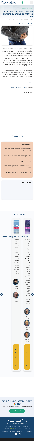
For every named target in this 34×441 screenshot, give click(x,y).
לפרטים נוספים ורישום (26, 357)
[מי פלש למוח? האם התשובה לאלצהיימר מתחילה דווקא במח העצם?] (29, 129)
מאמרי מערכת (25, 8)
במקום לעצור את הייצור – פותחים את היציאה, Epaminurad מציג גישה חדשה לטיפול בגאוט (14, 107)
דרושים (12, 428)
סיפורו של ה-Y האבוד (26, 161)
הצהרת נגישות (19, 431)
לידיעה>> (30, 82)
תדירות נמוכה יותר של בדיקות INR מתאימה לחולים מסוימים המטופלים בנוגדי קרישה (18, 173)
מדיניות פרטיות (28, 431)
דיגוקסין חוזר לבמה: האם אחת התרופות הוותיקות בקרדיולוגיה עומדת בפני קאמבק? (14, 117)
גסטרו (12, 87)
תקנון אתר (12, 431)
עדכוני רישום (17, 426)
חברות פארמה (18, 428)
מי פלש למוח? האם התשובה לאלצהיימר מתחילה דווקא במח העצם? (14, 127)
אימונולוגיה (18, 87)
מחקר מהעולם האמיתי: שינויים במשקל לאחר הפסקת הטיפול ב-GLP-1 (18, 149)
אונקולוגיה (24, 87)
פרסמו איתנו (5, 431)
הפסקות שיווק (9, 426)
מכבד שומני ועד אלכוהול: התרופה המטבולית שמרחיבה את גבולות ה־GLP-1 (13, 97)
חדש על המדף (26, 428)
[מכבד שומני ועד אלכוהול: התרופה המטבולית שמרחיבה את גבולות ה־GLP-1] (29, 99)
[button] (31, 23)
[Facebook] (15, 434)
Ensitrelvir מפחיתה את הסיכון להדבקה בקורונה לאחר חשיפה (18, 166)
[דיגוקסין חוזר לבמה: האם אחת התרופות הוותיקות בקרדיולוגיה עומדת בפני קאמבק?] (29, 118)
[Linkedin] (19, 434)
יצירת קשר (6, 428)
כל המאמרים (25, 426)
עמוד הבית (31, 8)
